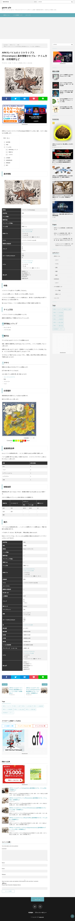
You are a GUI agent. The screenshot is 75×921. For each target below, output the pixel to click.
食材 (56, 275)
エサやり (9, 154)
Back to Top (37, 899)
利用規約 (30, 912)
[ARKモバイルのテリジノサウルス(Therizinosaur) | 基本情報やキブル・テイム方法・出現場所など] (5, 810)
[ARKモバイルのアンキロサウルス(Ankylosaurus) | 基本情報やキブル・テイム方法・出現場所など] (44, 690)
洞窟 (54, 217)
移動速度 (7, 162)
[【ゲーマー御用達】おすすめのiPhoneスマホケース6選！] (55, 77)
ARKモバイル (6, 15)
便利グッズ (57, 294)
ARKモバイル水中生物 (26, 706)
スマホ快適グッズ (17, 15)
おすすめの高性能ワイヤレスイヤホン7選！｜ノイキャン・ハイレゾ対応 (66, 100)
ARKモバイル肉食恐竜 (38, 706)
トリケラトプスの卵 (27, 262)
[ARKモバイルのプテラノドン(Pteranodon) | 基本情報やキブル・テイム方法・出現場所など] (5, 800)
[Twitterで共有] (15, 98)
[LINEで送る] (43, 98)
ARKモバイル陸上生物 (19, 709)
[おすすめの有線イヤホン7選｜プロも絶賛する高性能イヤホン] (55, 109)
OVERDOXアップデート (8, 712)
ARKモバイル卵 (16, 706)
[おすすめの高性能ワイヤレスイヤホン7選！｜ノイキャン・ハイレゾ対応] (55, 101)
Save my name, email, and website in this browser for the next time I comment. (20, 881)
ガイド (61, 147)
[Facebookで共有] (6, 98)
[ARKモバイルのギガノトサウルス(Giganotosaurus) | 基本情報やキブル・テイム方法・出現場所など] (5, 830)
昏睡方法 (9, 152)
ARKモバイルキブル (7, 706)
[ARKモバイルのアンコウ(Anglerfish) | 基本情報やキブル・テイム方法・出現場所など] (5, 790)
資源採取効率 (8, 160)
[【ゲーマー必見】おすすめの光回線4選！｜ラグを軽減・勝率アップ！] (55, 93)
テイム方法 (7, 147)
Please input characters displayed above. (11, 884)
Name (3, 862)
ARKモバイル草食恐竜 (7, 709)
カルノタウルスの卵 (27, 231)
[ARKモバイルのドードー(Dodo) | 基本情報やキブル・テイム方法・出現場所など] (5, 690)
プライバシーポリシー (41, 912)
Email (3, 868)
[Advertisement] (37, 28)
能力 (6, 165)
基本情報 (7, 142)
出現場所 (7, 157)
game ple (6, 8)
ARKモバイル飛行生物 (30, 709)
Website (4, 874)
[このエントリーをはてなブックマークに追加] (24, 98)
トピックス (28, 15)
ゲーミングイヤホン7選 (40, 726)
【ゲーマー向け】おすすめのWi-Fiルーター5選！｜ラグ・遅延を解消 (66, 84)
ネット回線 (57, 290)
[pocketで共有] (33, 98)
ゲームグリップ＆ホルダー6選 (24, 726)
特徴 (6, 144)
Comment (4, 848)
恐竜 (56, 267)
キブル (56, 263)
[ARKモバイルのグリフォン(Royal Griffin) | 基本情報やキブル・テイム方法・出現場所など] (5, 820)
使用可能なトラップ (12, 149)
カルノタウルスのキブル (27, 229)
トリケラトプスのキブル (27, 260)
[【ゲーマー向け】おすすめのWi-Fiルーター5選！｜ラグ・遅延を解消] (55, 85)
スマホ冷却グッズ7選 (8, 726)
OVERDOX (56, 279)
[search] (72, 2)
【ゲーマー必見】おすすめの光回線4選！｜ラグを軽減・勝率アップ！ (66, 92)
